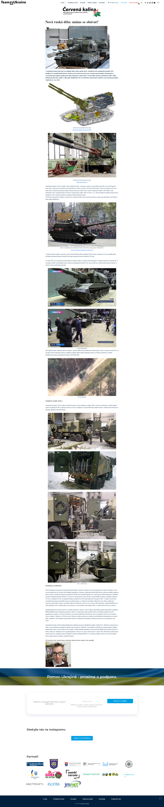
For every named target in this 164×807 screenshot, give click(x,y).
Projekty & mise (73, 2)
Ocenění (82, 2)
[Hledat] (141, 2)
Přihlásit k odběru (120, 701)
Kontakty (102, 2)
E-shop (124, 2)
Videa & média (92, 2)
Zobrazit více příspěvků (82, 738)
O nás (45, 799)
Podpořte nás (114, 2)
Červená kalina (134, 2)
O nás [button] (63, 2)
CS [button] (158, 2)
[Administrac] (160, 798)
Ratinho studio (84, 803)
